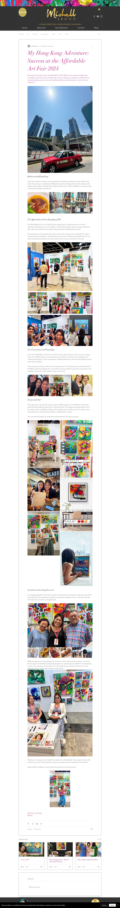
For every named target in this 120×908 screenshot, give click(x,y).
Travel (66, 34)
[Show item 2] (43, 652)
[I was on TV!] (31, 849)
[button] (22, 12)
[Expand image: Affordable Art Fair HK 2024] (66, 317)
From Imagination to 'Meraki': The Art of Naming (59, 861)
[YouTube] (97, 16)
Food (60, 34)
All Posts (21, 34)
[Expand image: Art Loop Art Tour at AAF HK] (68, 294)
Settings (104, 905)
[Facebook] (94, 16)
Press (53, 34)
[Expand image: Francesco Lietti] (90, 317)
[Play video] (60, 789)
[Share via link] (41, 824)
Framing (35, 34)
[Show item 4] (65, 652)
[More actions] (91, 46)
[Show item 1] (32, 652)
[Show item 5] (76, 652)
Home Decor (44, 34)
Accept (112, 905)
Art (28, 34)
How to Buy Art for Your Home (88, 860)
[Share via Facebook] (28, 824)
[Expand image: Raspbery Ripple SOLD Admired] (76, 559)
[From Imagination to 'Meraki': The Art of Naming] (60, 849)
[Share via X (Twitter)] (32, 824)
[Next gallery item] (90, 625)
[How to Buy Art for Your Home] (88, 849)
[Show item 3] (54, 652)
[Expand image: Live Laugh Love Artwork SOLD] (43, 444)
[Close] (118, 905)
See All (99, 839)
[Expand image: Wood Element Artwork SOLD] (43, 533)
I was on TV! (25, 860)
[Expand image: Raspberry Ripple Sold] (43, 489)
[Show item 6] (87, 652)
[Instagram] (101, 16)
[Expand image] (38, 202)
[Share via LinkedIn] (37, 824)
